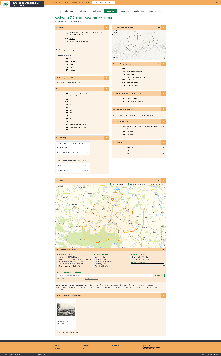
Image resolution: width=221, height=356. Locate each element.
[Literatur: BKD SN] (163, 151)
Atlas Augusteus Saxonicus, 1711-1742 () (75, 259)
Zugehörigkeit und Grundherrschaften (128, 93)
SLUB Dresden (75, 257)
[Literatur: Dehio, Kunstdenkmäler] (163, 153)
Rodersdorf (83, 11)
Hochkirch (107, 18)
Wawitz (135, 287)
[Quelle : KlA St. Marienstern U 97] (163, 132)
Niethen (72, 39)
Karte (61, 181)
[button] (163, 127)
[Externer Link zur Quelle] (161, 126)
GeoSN (77, 266)
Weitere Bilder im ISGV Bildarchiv (67, 332)
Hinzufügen (159, 275)
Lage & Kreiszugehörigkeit (124, 27)
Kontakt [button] (85, 2)
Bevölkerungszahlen (66, 89)
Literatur (119, 142)
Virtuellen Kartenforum (91, 279)
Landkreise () (101, 257)
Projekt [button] (56, 2)
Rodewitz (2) (124, 11)
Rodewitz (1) (109, 287)
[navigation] (110, 11)
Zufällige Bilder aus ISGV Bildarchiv (70, 295)
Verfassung (63, 27)
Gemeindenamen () (103, 261)
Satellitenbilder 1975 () (141, 259)
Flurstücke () (101, 266)
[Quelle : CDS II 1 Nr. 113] (163, 126)
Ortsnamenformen (122, 121)
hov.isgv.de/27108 (75, 143)
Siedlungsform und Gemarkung (69, 78)
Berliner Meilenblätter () (71, 261)
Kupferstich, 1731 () (69, 257)
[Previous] (60, 11)
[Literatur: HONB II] (163, 148)
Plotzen (90, 287)
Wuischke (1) (145, 287)
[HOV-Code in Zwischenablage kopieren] (74, 21)
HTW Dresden (78, 261)
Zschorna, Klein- (63, 289)
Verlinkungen (63, 138)
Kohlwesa (125, 285)
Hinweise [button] (75, 2)
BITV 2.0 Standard (213, 354)
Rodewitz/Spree (138, 11)
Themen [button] (66, 2)
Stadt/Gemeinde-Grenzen (137, 184)
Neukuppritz (62, 287)
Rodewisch (97, 11)
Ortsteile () (101, 264)
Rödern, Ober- (69, 11)
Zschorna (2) (156, 287)
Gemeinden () (102, 259)
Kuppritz (133, 285)
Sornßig (118, 287)
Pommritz (85, 42)
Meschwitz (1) (151, 285)
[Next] (160, 11)
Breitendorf (95, 285)
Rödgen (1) (152, 11)
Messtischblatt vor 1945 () (69, 266)
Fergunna (87, 259)
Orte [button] (48, 2)
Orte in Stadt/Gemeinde (119, 184)
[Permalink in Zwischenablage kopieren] (83, 143)
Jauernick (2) (115, 285)
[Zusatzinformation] (82, 34)
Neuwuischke (73, 287)
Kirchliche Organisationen (124, 109)
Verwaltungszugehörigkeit (124, 64)
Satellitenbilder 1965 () (141, 257)
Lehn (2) (141, 285)
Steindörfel (127, 287)
